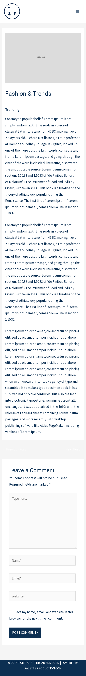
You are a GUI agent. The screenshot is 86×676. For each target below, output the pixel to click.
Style (53, 102)
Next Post (74, 449)
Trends (63, 102)
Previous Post (14, 449)
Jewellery (40, 102)
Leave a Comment (18, 102)
